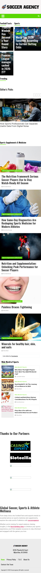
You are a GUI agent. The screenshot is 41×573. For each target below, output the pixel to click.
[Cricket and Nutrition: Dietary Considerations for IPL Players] (7, 398)
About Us (26, 559)
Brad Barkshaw (7, 186)
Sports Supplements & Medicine (11, 170)
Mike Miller (6, 310)
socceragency (33, 520)
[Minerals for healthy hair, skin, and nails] (20, 327)
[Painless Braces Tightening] (20, 290)
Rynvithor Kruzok (7, 230)
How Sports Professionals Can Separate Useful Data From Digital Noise (19, 125)
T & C (19, 559)
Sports (19, 33)
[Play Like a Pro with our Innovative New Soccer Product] (7, 411)
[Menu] (4, 16)
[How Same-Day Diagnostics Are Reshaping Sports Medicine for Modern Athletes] (20, 203)
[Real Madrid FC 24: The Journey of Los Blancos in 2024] (7, 385)
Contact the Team (7, 564)
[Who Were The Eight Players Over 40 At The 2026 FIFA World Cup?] (7, 372)
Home (3, 559)
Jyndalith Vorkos (20, 376)
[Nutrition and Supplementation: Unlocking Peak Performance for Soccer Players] (20, 246)
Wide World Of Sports (21, 367)
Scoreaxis (14, 356)
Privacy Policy (11, 559)
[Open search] (39, 16)
